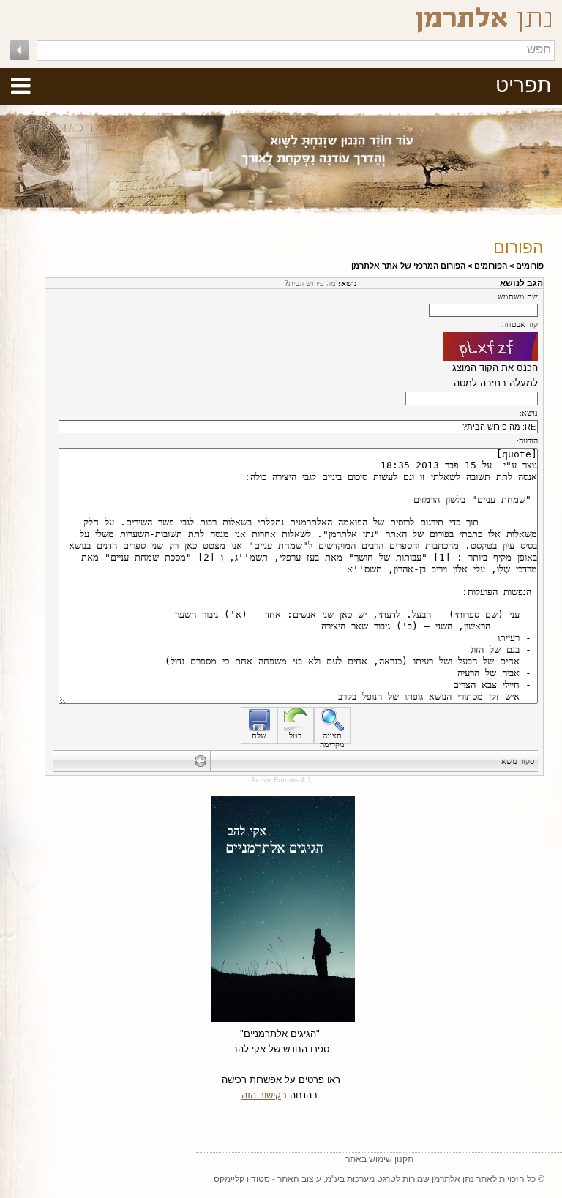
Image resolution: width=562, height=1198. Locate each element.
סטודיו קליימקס (242, 1179)
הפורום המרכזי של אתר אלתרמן (408, 265)
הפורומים (490, 265)
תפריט (523, 85)
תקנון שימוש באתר (379, 1159)
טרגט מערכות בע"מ (361, 1179)
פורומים (530, 265)
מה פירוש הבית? (310, 283)
